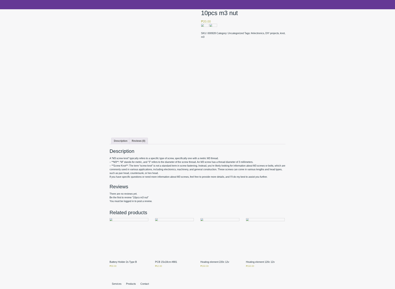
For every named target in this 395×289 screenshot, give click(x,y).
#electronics (257, 33)
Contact (144, 284)
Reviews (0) (138, 141)
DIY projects (272, 33)
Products (131, 284)
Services (116, 284)
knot (282, 33)
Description (120, 141)
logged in (129, 201)
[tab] (120, 141)
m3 (202, 37)
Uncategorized (236, 33)
